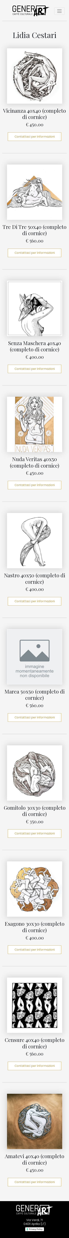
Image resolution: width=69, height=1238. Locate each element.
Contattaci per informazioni (35, 136)
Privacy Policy (36, 1229)
